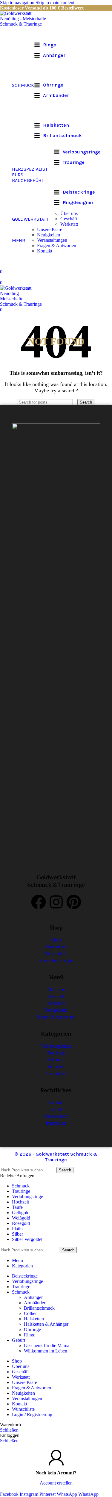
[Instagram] (56, 902)
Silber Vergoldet (27, 1239)
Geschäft (68, 218)
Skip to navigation (18, 2)
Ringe (29, 1334)
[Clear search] (75, 401)
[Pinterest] (73, 902)
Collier (30, 1313)
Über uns (69, 213)
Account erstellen (56, 1482)
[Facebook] (38, 902)
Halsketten (34, 1318)
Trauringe (21, 1191)
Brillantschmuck (39, 1308)
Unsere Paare (49, 229)
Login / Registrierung (32, 1414)
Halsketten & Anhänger (46, 1324)
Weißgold (21, 1217)
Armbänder (34, 1302)
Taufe (17, 1207)
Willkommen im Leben (45, 1350)
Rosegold (21, 1223)
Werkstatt (69, 224)
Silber (17, 1233)
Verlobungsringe (27, 1196)
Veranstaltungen (52, 240)
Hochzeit (20, 1201)
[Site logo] (25, 23)
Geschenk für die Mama (46, 1345)
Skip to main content (55, 2)
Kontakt (44, 250)
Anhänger (33, 1297)
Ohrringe (32, 1329)
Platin (17, 1228)
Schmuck (21, 1185)
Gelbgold (21, 1212)
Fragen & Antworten (56, 245)
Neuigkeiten (48, 234)
